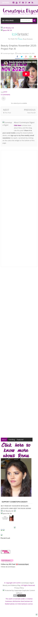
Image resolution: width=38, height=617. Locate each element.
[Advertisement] (19, 352)
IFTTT (5, 92)
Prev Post (7, 113)
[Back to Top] (36, 614)
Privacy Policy (19, 588)
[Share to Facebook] (17, 57)
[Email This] (30, 57)
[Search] (34, 20)
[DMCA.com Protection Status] (19, 596)
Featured (20, 440)
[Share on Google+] (26, 57)
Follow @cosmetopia (8, 567)
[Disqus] (19, 180)
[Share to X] (21, 57)
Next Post (30, 113)
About (4, 440)
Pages (6, 2)
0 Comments (5, 94)
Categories (9, 20)
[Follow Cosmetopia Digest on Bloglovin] (7, 562)
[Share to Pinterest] (35, 57)
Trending (11, 440)
